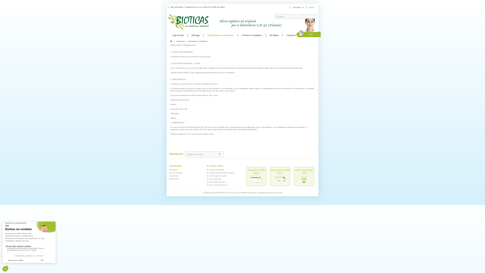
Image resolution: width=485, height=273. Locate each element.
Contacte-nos (174, 176)
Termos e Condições (252, 35)
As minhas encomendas (215, 170)
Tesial (280, 193)
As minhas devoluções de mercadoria (220, 173)
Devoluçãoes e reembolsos (221, 35)
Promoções (173, 170)
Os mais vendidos (176, 173)
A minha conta (215, 165)
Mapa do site (174, 179)
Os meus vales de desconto (217, 185)
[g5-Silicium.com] (188, 22)
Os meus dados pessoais (216, 182)
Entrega (196, 35)
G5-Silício (274, 35)
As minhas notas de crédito (217, 176)
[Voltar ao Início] (171, 41)
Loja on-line (178, 35)
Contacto (291, 35)
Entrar (311, 7)
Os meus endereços (214, 179)
